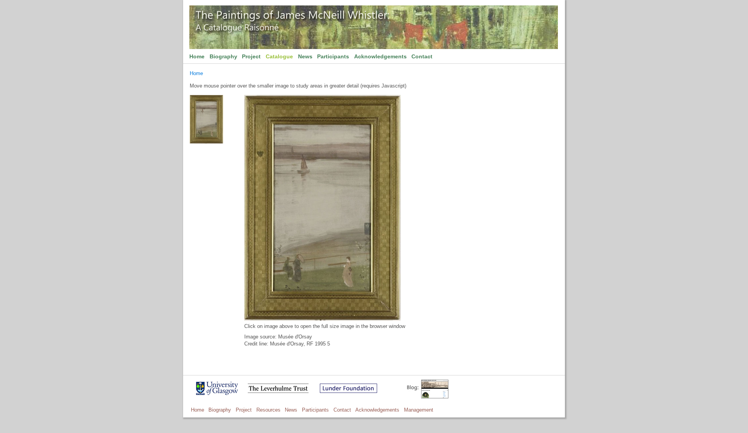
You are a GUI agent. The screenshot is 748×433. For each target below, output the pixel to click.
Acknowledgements (380, 56)
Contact (421, 56)
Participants (333, 56)
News (305, 56)
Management (418, 410)
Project (251, 56)
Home (197, 56)
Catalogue (279, 56)
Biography (223, 56)
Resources (268, 410)
